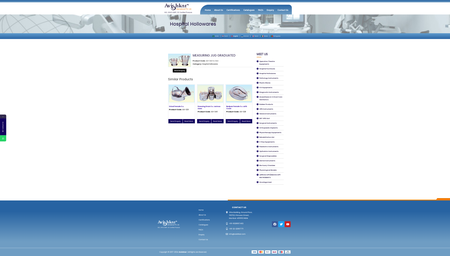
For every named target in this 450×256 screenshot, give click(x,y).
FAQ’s (260, 10)
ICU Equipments (265, 87)
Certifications (233, 10)
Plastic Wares (264, 83)
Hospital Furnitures (267, 69)
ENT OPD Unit (264, 118)
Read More (188, 121)
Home (208, 10)
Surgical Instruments (268, 123)
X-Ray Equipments (267, 142)
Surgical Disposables (268, 156)
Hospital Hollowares (210, 64)
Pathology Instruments (268, 78)
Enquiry (270, 10)
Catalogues (249, 10)
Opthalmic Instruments (268, 151)
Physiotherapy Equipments (270, 132)
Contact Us (283, 10)
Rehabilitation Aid (266, 137)
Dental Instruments (267, 161)
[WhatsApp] (3, 138)
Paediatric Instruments (268, 146)
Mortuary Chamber (267, 165)
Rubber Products (266, 104)
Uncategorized (265, 182)
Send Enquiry (179, 70)
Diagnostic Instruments (269, 92)
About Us (218, 10)
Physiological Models (268, 170)
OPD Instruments (266, 109)
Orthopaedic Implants (268, 128)
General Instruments (267, 114)
